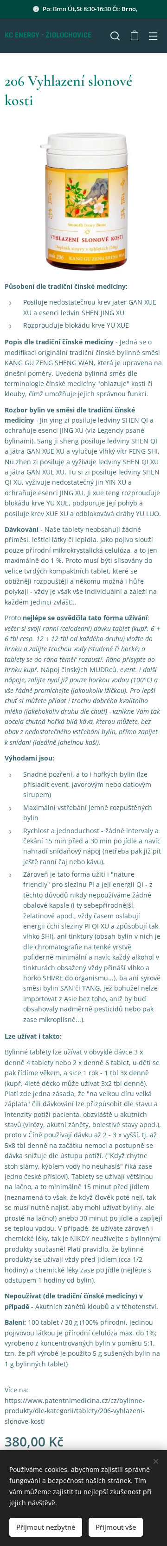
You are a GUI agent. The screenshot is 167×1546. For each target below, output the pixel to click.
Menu (153, 35)
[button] (115, 35)
